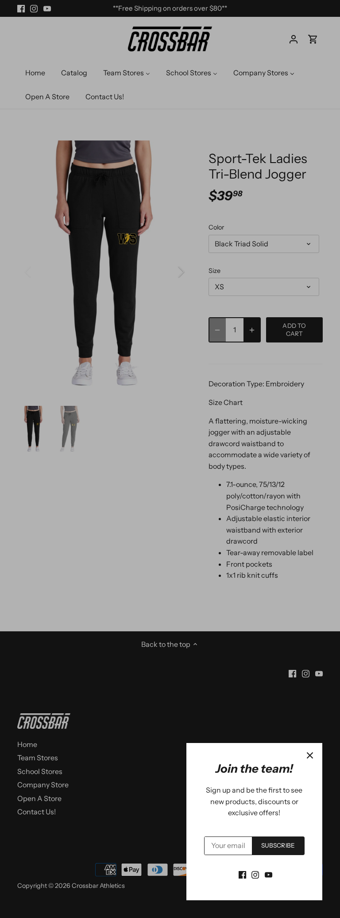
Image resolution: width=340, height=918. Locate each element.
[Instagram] (255, 874)
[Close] (310, 755)
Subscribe (278, 845)
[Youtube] (268, 874)
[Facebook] (242, 874)
